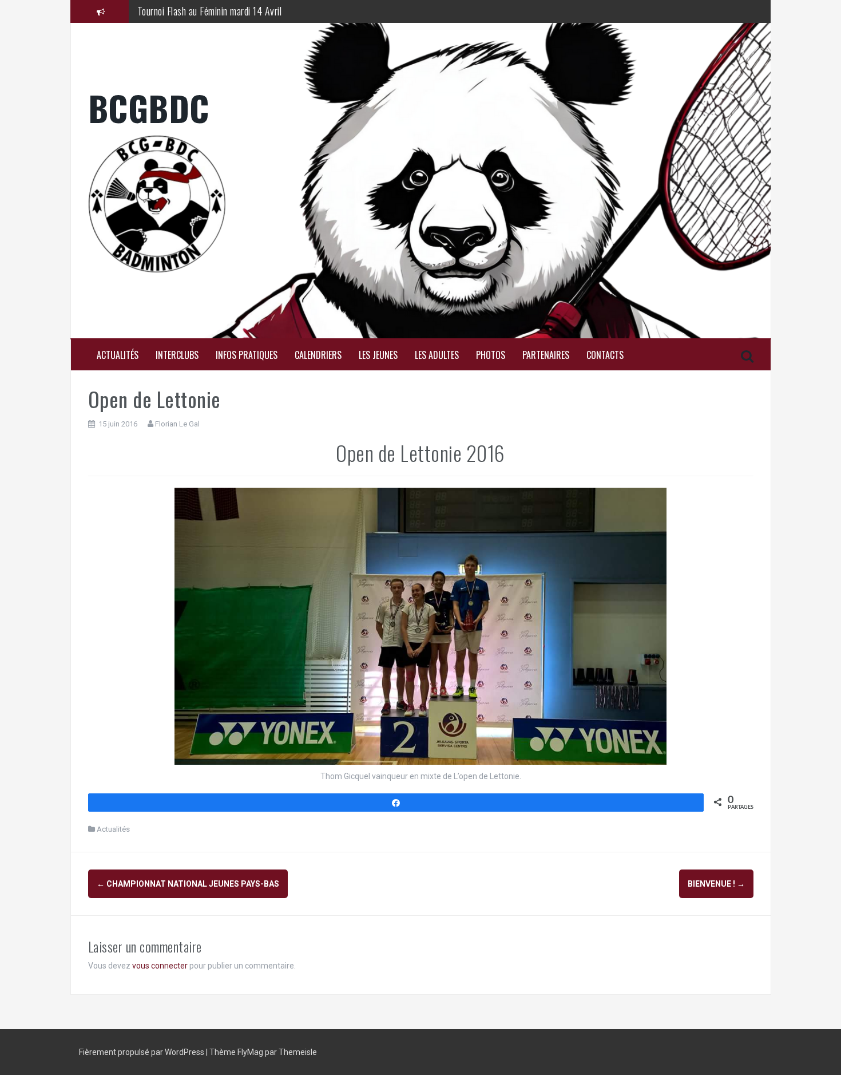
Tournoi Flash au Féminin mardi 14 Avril (209, 10)
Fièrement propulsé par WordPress (142, 1052)
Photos (490, 355)
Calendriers (318, 355)
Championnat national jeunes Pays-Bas (188, 883)
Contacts (605, 355)
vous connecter (160, 965)
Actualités (117, 355)
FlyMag (250, 1052)
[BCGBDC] (420, 203)
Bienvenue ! (716, 883)
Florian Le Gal (177, 424)
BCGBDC (148, 107)
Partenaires (545, 355)
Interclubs (177, 355)
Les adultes (437, 355)
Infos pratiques (246, 355)
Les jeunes (378, 355)
